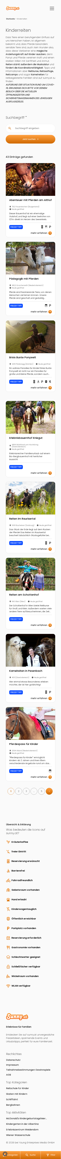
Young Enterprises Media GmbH (36, 1142)
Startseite (10, 19)
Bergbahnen (13, 1105)
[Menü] (52, 8)
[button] (5, 1154)
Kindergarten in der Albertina (22, 1124)
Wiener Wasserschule (18, 1135)
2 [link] (18, 791)
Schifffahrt (12, 1099)
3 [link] (26, 791)
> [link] (49, 791)
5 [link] (41, 791)
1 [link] (10, 791)
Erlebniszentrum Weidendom (22, 1129)
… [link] (34, 791)
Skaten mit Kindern (16, 1094)
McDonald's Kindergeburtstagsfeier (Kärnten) (26, 1118)
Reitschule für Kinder (17, 1088)
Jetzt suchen (30, 139)
